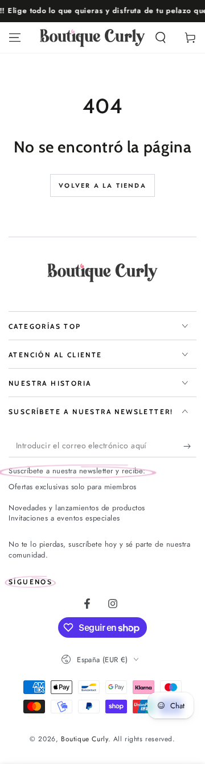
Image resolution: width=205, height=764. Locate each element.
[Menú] (15, 37)
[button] (160, 37)
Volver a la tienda (102, 185)
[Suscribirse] (189, 446)
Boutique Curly (84, 739)
